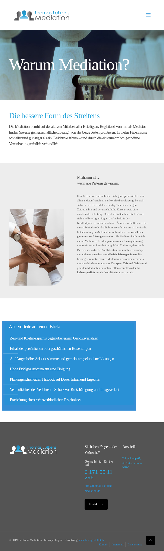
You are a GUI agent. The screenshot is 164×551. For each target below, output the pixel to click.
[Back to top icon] (150, 540)
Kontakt (103, 544)
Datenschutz (134, 544)
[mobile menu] (148, 15)
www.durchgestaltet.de (91, 540)
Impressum (118, 544)
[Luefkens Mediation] (41, 15)
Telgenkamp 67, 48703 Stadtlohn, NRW (132, 463)
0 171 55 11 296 (99, 474)
